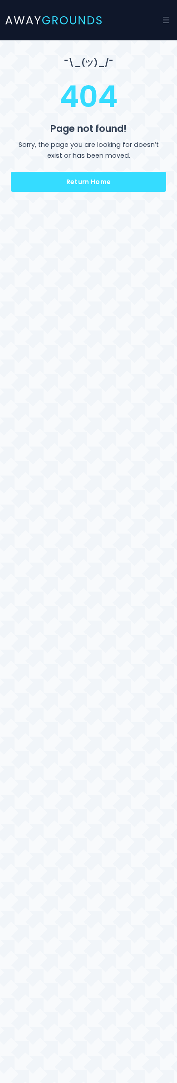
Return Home (88, 181)
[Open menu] (166, 20)
